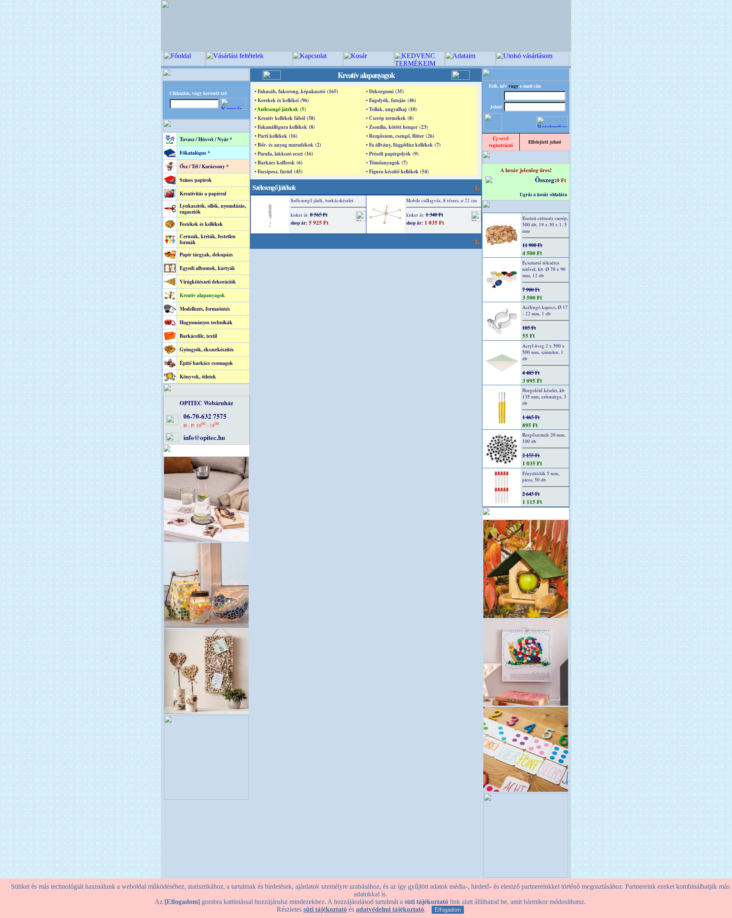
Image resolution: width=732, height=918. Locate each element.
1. (477, 187)
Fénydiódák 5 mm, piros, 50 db (541, 476)
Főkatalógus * (195, 152)
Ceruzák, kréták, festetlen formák (208, 239)
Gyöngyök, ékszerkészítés (207, 349)
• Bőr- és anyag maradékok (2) (288, 144)
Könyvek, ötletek (198, 376)
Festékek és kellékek (201, 224)
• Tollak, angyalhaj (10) (391, 109)
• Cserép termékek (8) (389, 118)
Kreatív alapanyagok (202, 295)
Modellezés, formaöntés (205, 308)
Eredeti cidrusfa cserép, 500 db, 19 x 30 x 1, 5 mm (545, 224)
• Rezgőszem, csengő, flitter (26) (400, 135)
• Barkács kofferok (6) (278, 162)
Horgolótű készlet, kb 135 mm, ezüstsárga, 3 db (544, 396)
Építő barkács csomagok (206, 363)
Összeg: (546, 179)
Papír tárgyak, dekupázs (206, 254)
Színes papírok (196, 180)
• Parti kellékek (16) (276, 135)
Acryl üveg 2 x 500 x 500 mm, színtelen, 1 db (543, 352)
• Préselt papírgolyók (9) (392, 153)
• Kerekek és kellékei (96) (282, 100)
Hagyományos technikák (206, 322)
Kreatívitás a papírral (203, 193)
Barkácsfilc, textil (198, 335)
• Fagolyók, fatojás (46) (391, 100)
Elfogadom (448, 910)
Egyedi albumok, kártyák (207, 268)
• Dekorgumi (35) (385, 91)
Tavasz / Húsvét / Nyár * (206, 139)
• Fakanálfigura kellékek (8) (285, 127)
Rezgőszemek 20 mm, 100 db (544, 437)
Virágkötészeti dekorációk (208, 281)
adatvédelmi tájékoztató (390, 909)
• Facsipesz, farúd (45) (278, 171)
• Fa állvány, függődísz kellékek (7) (403, 144)
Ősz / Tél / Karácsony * (204, 166)
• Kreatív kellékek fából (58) (285, 118)
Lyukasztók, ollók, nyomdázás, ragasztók (213, 208)
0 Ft (561, 180)
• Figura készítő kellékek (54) (397, 171)
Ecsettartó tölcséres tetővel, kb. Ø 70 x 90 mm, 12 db (544, 268)
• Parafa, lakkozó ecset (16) (284, 153)
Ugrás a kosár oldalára (543, 194)
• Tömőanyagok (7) (387, 162)
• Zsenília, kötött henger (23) (397, 127)
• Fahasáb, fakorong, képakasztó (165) (296, 91)
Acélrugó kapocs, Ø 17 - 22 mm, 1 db (545, 310)
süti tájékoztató (325, 909)
